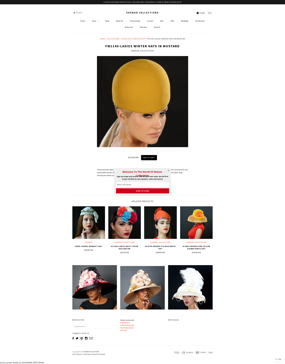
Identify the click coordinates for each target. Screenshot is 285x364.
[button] (142, 173)
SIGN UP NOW (142, 191)
